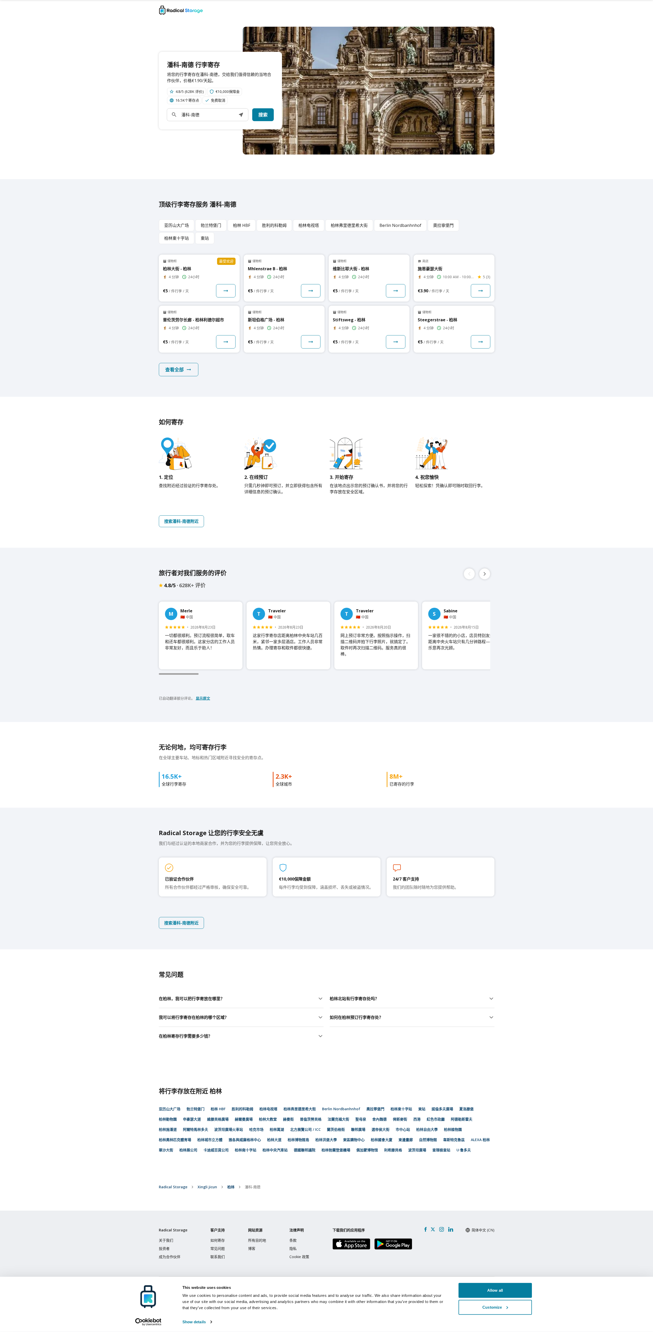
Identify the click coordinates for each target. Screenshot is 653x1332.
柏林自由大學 (427, 1129)
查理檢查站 (441, 1149)
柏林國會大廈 (381, 1139)
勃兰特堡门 (195, 1108)
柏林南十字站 (245, 1149)
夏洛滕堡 (466, 1108)
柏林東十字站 (401, 1108)
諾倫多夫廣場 (442, 1108)
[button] (241, 114)
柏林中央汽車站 (275, 1149)
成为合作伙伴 (169, 1256)
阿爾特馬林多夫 (195, 1129)
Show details (194, 1322)
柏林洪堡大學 (326, 1139)
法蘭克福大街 (338, 1119)
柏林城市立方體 (209, 1139)
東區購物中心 (354, 1139)
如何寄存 (217, 1240)
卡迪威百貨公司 (216, 1149)
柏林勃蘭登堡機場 (335, 1149)
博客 (251, 1248)
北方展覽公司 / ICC (305, 1129)
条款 (293, 1240)
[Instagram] (441, 1229)
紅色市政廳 (436, 1119)
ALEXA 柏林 (480, 1139)
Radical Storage (173, 1186)
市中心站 (403, 1129)
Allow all (495, 1290)
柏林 (231, 1186)
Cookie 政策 (299, 1256)
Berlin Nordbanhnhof (341, 1108)
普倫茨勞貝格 (310, 1119)
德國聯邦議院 (304, 1149)
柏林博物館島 (298, 1139)
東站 (421, 1108)
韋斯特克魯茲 (454, 1139)
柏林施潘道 (168, 1129)
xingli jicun (207, 1186)
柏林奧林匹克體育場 (175, 1139)
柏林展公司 (188, 1149)
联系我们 (217, 1256)
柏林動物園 (168, 1119)
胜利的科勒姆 (242, 1108)
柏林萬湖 (277, 1129)
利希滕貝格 (393, 1149)
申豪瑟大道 (192, 1119)
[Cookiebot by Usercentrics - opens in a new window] (148, 1322)
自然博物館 (428, 1139)
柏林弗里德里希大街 (300, 1108)
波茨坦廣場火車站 (228, 1129)
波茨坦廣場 (417, 1149)
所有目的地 (257, 1240)
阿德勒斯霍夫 (461, 1119)
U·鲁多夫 (463, 1149)
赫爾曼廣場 (244, 1119)
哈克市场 (256, 1129)
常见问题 (217, 1248)
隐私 (293, 1248)
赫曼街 (288, 1119)
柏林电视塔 (268, 1108)
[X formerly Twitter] (433, 1229)
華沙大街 (166, 1149)
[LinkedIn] (450, 1229)
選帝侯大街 (380, 1129)
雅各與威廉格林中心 (245, 1139)
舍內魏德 (379, 1119)
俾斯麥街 (400, 1119)
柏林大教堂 (268, 1119)
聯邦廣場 (358, 1129)
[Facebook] (425, 1229)
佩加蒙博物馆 (367, 1149)
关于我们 (166, 1240)
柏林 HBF (218, 1108)
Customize (492, 1307)
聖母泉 (360, 1119)
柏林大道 (274, 1139)
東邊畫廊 (405, 1139)
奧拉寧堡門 (375, 1108)
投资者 (164, 1248)
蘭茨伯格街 (336, 1129)
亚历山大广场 (169, 1108)
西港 (417, 1119)
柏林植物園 (453, 1129)
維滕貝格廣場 (218, 1119)
